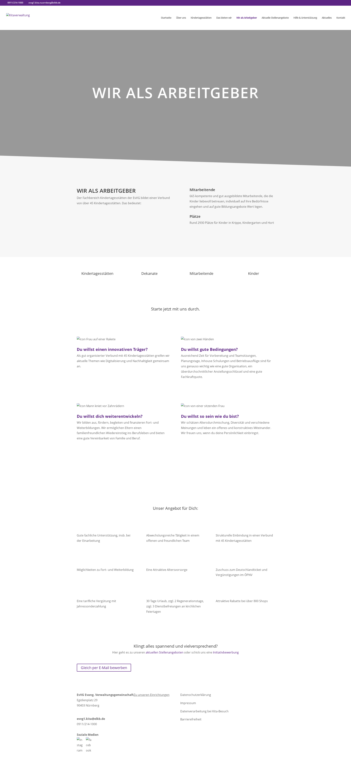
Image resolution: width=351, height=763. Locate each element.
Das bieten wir (224, 17)
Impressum (188, 703)
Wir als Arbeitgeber (246, 17)
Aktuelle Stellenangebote (275, 17)
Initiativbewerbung (226, 652)
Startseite (166, 17)
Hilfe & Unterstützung (305, 17)
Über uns (181, 17)
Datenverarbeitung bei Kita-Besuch (204, 711)
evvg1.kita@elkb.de (91, 719)
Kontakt (340, 17)
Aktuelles (327, 17)
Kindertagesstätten (201, 17)
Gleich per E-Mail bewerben (104, 667)
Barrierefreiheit (190, 719)
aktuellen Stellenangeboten (164, 652)
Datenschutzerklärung (195, 695)
